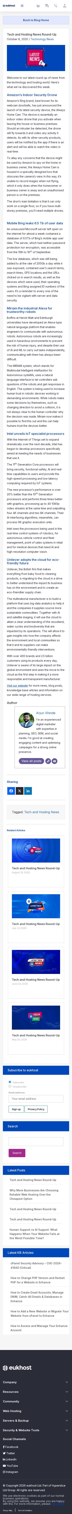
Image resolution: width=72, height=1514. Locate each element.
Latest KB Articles (20, 1253)
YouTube (12, 1465)
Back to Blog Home (36, 20)
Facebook (11, 1447)
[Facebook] (11, 791)
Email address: (17, 1092)
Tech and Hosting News (41, 812)
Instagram (11, 1471)
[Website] (48, 761)
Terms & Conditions (25, 1511)
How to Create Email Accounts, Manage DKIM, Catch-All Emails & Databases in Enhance (37, 1297)
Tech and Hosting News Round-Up (33, 1180)
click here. (57, 1503)
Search (13, 1126)
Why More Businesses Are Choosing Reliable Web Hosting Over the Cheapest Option (34, 1195)
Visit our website (17, 685)
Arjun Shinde (45, 713)
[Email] (54, 761)
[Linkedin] (28, 791)
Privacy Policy (7, 1511)
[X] (19, 791)
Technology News (42, 39)
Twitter (10, 1453)
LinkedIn (11, 1459)
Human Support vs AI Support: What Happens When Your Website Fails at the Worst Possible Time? (35, 1234)
